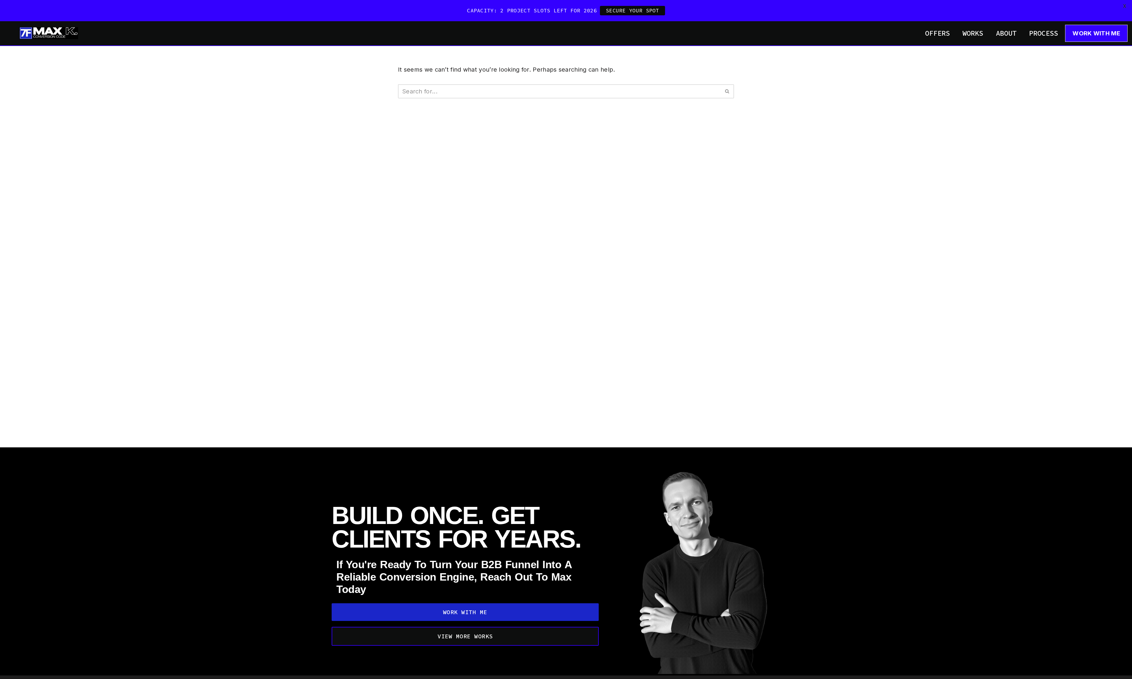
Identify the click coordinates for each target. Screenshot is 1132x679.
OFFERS (937, 33)
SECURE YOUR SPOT (632, 10)
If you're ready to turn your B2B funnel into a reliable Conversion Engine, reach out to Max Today (454, 576)
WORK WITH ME (1096, 33)
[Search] (727, 91)
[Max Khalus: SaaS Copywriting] (48, 33)
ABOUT (1006, 33)
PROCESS (1043, 33)
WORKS (972, 33)
